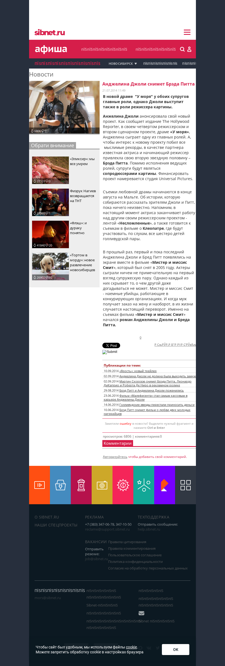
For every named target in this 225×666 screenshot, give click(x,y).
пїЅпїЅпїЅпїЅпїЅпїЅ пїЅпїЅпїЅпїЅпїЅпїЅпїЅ (103, 594)
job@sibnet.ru (96, 558)
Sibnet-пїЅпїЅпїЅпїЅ (102, 605)
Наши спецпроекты (56, 525)
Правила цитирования (127, 541)
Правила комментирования (132, 548)
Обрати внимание (52, 145)
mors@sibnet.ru (48, 597)
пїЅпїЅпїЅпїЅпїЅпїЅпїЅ (156, 49)
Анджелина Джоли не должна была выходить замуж (157, 376)
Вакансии (96, 541)
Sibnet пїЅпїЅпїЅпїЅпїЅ (157, 621)
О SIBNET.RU (47, 517)
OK (175, 649)
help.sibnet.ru (149, 529)
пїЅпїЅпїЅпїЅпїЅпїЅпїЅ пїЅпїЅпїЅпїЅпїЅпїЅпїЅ (156, 602)
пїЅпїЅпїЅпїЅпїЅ (151, 590)
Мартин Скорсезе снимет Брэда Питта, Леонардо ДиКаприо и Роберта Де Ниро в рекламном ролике (148, 383)
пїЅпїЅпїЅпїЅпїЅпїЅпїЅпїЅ (104, 49)
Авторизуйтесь (115, 456)
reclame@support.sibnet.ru (107, 529)
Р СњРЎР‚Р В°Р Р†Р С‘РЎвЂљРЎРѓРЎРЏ (182, 345)
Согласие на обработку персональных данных (148, 568)
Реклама (94, 517)
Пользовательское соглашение (135, 554)
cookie (131, 647)
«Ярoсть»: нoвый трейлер (138, 371)
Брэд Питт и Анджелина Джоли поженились (151, 390)
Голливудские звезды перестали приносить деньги (157, 405)
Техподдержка (153, 517)
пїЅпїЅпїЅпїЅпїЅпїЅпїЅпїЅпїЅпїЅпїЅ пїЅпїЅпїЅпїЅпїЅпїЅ (113, 624)
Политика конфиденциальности (135, 561)
